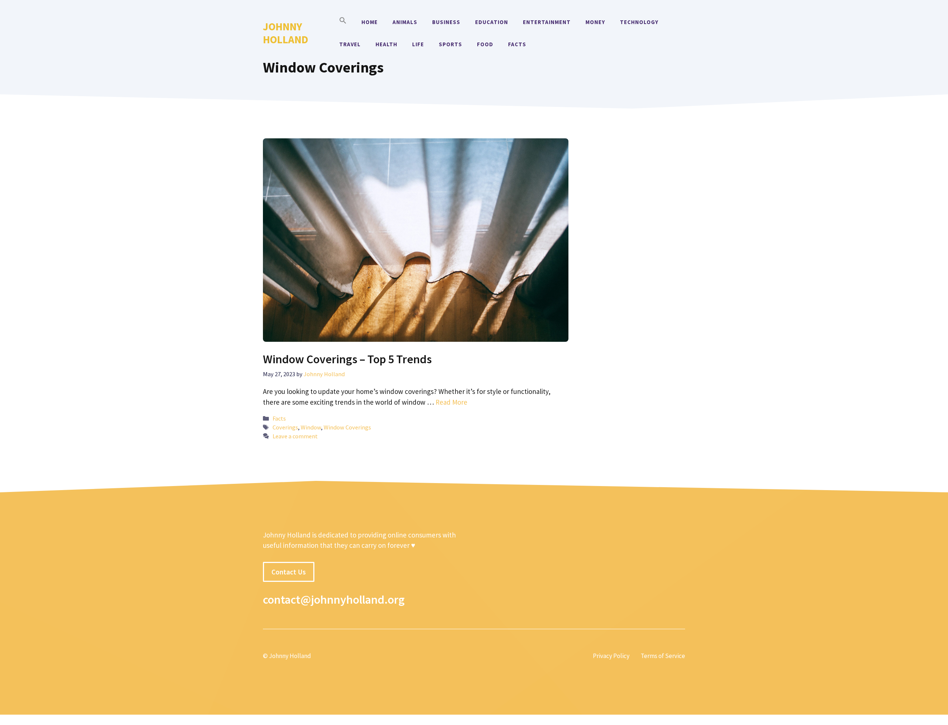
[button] (343, 22)
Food (485, 44)
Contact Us (288, 571)
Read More (451, 402)
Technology (639, 22)
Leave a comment (295, 436)
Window (311, 427)
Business (446, 22)
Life (418, 44)
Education (491, 22)
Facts (517, 44)
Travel (350, 44)
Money (595, 22)
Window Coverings (347, 427)
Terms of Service (663, 656)
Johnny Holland (285, 33)
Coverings (285, 427)
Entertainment (547, 22)
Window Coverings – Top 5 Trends (347, 359)
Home (369, 22)
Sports (450, 44)
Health (386, 44)
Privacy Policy (611, 656)
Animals (405, 22)
